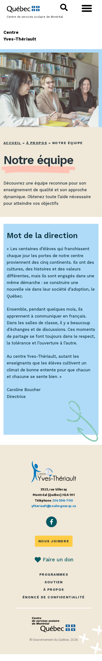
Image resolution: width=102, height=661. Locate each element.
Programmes (53, 574)
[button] (86, 8)
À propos (36, 143)
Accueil (12, 143)
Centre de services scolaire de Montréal (35, 17)
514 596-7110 (63, 500)
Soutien (54, 582)
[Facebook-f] (51, 521)
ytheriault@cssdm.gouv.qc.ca (53, 506)
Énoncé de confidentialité (54, 597)
